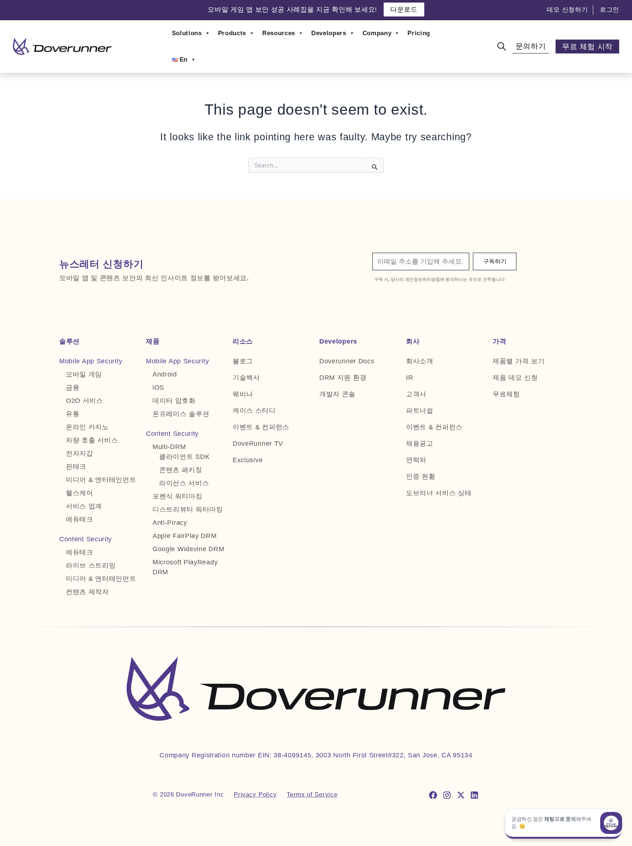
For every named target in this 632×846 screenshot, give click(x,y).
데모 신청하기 (567, 9)
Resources (278, 33)
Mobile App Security (90, 361)
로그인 (609, 9)
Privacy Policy (255, 794)
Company (377, 33)
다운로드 (403, 9)
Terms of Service (312, 794)
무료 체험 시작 (587, 46)
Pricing (418, 33)
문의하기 (531, 46)
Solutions (187, 33)
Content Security (85, 539)
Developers (328, 33)
